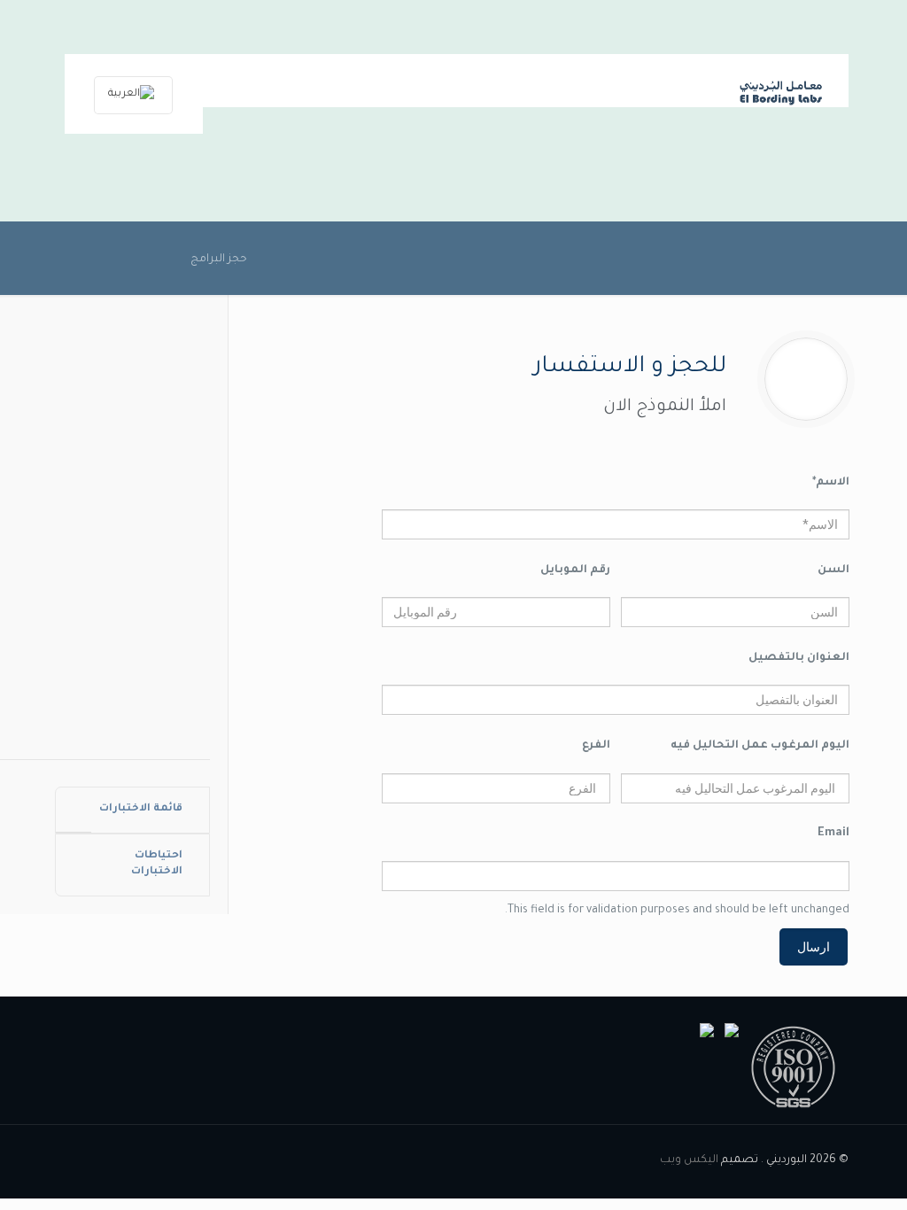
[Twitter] (146, 1160)
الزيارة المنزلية (132, 527)
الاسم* (830, 483)
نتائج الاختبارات (132, 390)
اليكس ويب (689, 1160)
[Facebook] (170, 1160)
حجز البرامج (218, 259)
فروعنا (132, 664)
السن (833, 570)
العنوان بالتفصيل (798, 658)
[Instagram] (122, 1160)
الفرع (596, 746)
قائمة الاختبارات (140, 809)
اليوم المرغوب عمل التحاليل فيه (760, 746)
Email (833, 833)
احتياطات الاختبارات (156, 864)
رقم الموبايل (575, 570)
